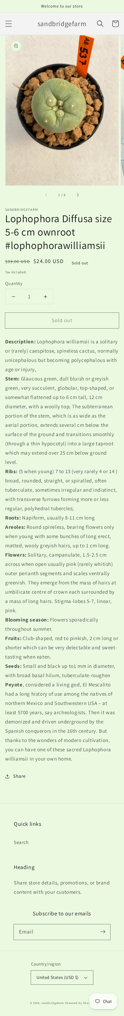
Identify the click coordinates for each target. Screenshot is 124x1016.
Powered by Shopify (79, 1003)
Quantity (13, 283)
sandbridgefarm (52, 1003)
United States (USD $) (58, 977)
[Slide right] (77, 195)
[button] (8, 23)
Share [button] (19, 776)
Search (21, 842)
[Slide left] (46, 195)
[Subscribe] (102, 931)
